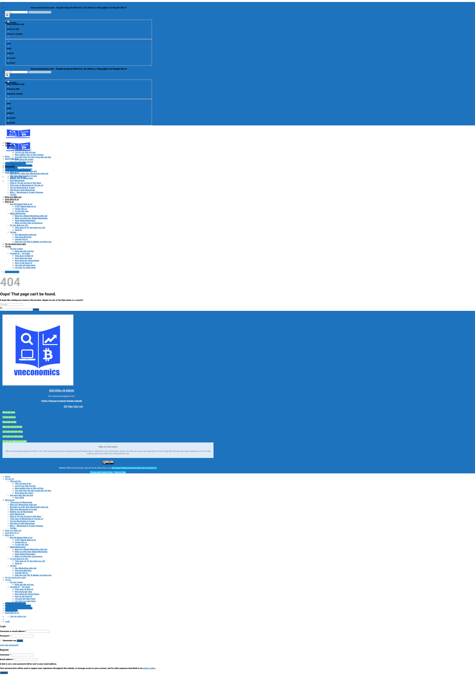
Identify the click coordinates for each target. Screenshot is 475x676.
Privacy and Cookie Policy (101, 472)
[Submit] (1, 307)
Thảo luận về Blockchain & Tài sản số (26, 185)
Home (7, 143)
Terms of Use (120, 472)
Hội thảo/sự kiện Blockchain (22, 190)
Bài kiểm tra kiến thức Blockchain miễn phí (29, 173)
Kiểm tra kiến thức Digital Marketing (31, 218)
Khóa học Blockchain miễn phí (23, 171)
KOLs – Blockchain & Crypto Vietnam (26, 192)
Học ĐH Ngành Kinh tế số (21, 204)
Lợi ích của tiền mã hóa (25, 152)
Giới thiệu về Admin (61, 390)
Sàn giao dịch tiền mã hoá (21, 162)
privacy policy (149, 668)
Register (4, 673)
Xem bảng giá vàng (23, 258)
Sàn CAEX (19, 164)
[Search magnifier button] (7, 15)
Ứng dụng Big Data (23, 237)
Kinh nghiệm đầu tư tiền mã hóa (29, 155)
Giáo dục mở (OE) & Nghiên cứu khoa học (33, 242)
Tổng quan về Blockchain (21, 169)
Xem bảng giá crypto (24, 159)
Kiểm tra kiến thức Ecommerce (29, 223)
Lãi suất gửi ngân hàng (25, 265)
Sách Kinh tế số (12, 199)
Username (5, 655)
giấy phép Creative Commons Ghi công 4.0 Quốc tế (133, 468)
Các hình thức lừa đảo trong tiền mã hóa (33, 157)
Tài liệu (13, 195)
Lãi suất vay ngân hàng (25, 267)
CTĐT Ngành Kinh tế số (25, 206)
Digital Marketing (17, 213)
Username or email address (13, 631)
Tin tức (8, 246)
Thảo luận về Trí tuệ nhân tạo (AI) (30, 227)
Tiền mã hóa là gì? (23, 150)
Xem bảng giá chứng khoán (27, 260)
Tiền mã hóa (15, 148)
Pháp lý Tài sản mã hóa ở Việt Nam (25, 183)
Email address (7, 659)
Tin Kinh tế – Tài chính (20, 253)
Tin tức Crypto (16, 249)
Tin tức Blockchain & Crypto (22, 188)
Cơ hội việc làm (21, 211)
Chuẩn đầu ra (21, 209)
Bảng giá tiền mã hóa (24, 251)
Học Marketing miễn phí (25, 235)
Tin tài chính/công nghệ (15, 244)
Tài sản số (9, 145)
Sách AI (18, 230)
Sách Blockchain (17, 180)
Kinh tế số (9, 202)
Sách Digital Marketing (25, 220)
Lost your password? (9, 645)
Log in (20, 641)
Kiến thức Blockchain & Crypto (23, 176)
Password (5, 636)
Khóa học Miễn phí (13, 197)
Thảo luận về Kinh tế (24, 256)
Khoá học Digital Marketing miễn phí (31, 216)
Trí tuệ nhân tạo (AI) (19, 225)
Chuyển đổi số (21, 239)
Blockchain (10, 166)
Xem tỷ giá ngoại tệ (23, 263)
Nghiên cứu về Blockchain (21, 178)
